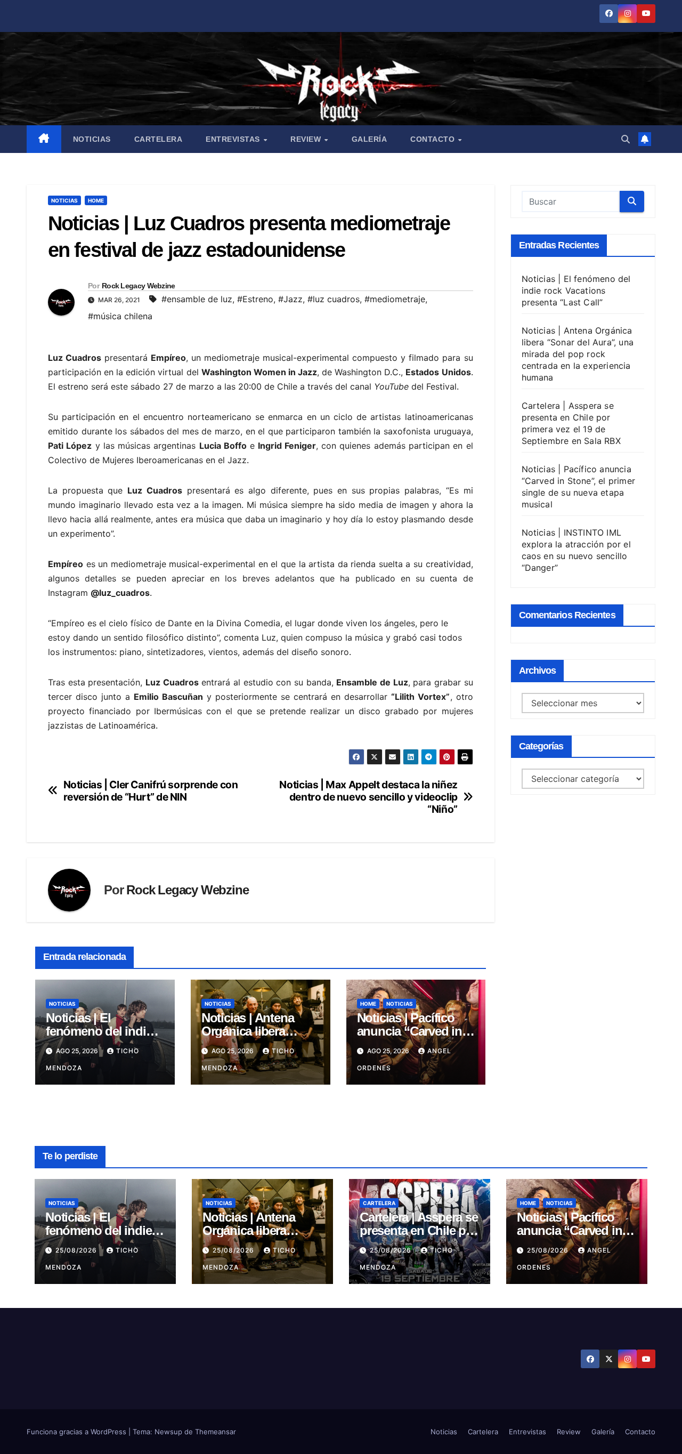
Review (306, 139)
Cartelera (158, 139)
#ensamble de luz (196, 299)
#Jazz (290, 299)
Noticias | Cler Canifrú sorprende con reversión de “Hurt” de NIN (150, 791)
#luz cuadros (333, 299)
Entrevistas (234, 139)
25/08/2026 (77, 1250)
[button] (625, 139)
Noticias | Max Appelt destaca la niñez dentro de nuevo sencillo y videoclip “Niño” (368, 797)
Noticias (92, 139)
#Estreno (255, 299)
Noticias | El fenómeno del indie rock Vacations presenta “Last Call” (576, 290)
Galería (369, 139)
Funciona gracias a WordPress (77, 1431)
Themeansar (215, 1431)
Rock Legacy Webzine (138, 285)
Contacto (433, 139)
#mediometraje (394, 299)
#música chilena (120, 316)
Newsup (168, 1431)
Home (96, 200)
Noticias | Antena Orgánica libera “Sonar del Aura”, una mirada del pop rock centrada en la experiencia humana (578, 354)
